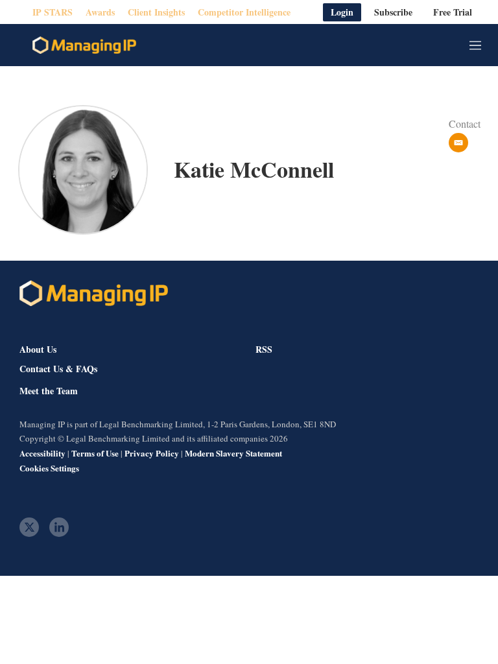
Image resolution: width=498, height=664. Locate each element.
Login (342, 12)
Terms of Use (95, 453)
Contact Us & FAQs (58, 369)
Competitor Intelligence (244, 12)
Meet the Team (48, 391)
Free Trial (452, 12)
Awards (100, 12)
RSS (263, 349)
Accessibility (42, 453)
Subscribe (393, 12)
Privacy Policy (151, 453)
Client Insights (156, 12)
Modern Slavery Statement (233, 453)
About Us (37, 349)
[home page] (84, 45)
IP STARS (52, 12)
